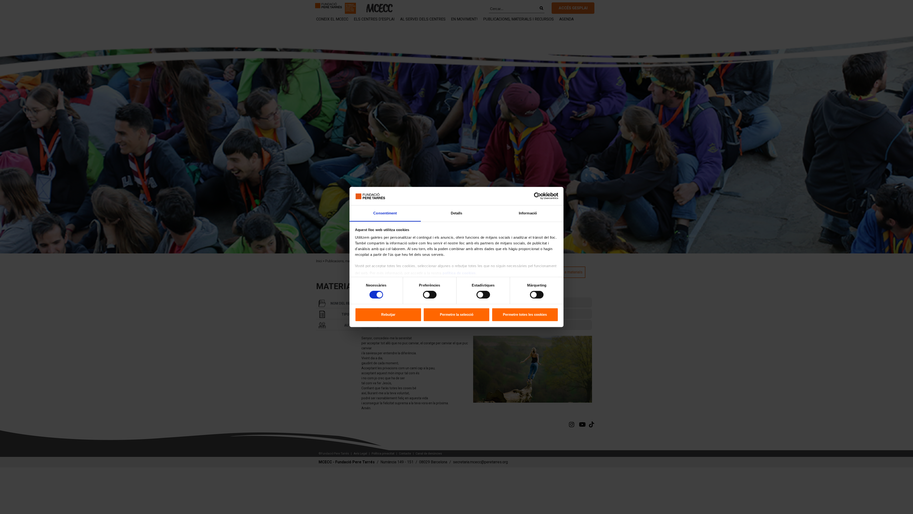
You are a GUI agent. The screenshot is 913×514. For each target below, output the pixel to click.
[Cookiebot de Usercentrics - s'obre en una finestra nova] (537, 196)
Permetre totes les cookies (525, 314)
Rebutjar (388, 314)
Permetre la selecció (456, 314)
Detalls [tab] (456, 213)
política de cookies (459, 273)
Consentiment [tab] (385, 213)
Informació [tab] (528, 213)
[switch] (430, 295)
